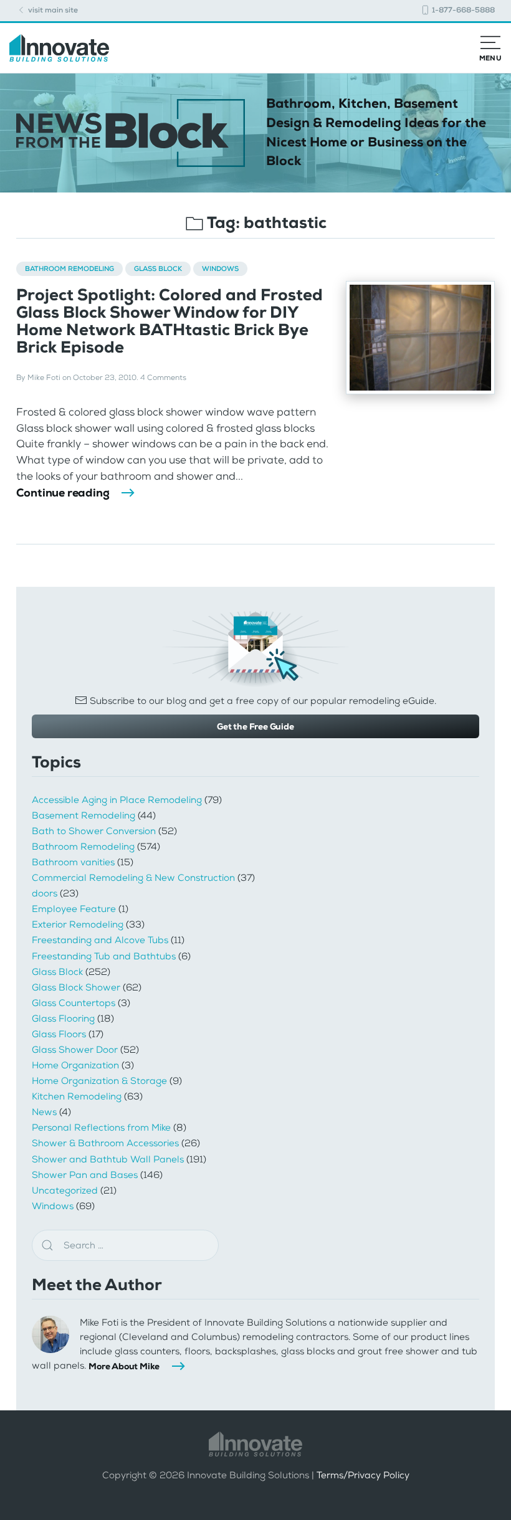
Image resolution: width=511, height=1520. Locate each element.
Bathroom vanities (73, 862)
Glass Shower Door (75, 1049)
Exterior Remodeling (77, 924)
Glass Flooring (63, 1018)
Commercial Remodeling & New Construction (133, 878)
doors (44, 893)
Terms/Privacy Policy (363, 1475)
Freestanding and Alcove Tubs (100, 940)
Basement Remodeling (83, 815)
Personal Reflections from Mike (101, 1127)
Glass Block (158, 268)
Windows (220, 268)
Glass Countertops (73, 1003)
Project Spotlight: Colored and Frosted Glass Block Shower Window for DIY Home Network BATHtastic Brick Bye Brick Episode (169, 321)
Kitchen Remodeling (77, 1096)
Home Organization (75, 1065)
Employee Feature (74, 909)
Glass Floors (59, 1034)
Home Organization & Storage (99, 1081)
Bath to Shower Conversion (94, 831)
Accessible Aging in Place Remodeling (117, 800)
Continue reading (63, 492)
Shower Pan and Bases (85, 1175)
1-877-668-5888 (462, 10)
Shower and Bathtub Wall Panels (108, 1159)
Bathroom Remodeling (69, 268)
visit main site (52, 10)
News (44, 1112)
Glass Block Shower (76, 987)
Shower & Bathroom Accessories (105, 1143)
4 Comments (163, 377)
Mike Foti (43, 377)
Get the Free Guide (255, 726)
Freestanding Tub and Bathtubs (104, 956)
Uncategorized (65, 1190)
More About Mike (124, 1366)
